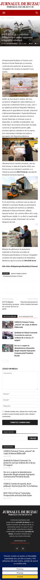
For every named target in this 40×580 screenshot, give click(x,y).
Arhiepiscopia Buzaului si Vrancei (12, 276)
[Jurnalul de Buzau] (20, 5)
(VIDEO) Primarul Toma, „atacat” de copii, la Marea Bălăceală (25, 324)
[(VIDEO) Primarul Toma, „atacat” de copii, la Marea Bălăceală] (7, 324)
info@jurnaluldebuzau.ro (20, 543)
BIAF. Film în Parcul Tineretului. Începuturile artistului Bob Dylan (18, 494)
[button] (3, 13)
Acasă (3, 18)
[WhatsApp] (27, 54)
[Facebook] (11, 54)
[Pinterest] (21, 54)
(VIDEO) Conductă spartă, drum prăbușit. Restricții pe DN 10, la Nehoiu (21, 485)
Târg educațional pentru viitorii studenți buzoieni (29, 303)
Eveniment (10, 18)
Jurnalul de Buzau (12, 43)
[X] (16, 54)
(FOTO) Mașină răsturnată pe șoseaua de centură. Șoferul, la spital (10, 305)
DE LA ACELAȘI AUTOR (26, 316)
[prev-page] (3, 361)
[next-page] (7, 361)
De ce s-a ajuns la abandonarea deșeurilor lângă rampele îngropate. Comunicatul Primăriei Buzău (25, 350)
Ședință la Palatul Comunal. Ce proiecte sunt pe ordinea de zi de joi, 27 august (19, 462)
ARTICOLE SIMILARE (10, 316)
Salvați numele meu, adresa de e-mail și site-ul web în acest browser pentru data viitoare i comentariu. (19, 414)
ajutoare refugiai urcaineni (18, 273)
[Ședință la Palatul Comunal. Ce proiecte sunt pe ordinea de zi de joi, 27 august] (7, 335)
